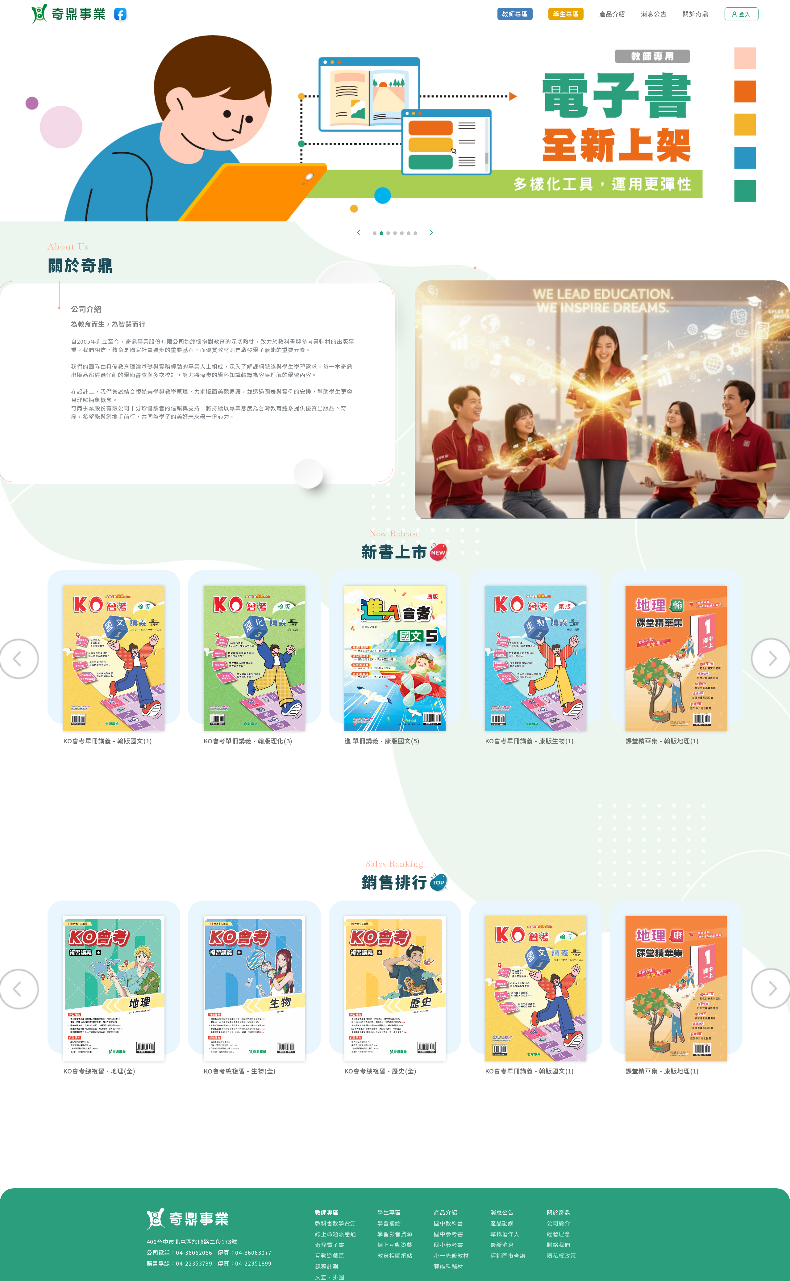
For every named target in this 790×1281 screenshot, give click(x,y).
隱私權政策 (561, 1255)
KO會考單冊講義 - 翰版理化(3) (248, 740)
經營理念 (558, 1234)
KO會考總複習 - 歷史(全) (380, 1070)
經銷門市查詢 (508, 1255)
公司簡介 (558, 1223)
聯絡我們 (558, 1245)
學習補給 (389, 1223)
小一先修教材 (451, 1255)
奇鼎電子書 (329, 1245)
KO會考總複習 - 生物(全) (240, 1070)
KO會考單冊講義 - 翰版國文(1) (107, 740)
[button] (358, 232)
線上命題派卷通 (335, 1234)
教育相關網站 (395, 1255)
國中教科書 (448, 1223)
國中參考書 (448, 1234)
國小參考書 (448, 1245)
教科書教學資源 (335, 1223)
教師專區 (515, 13)
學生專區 (566, 13)
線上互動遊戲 (395, 1245)
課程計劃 (327, 1266)
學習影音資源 (395, 1234)
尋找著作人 (505, 1234)
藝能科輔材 (448, 1266)
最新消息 (502, 1245)
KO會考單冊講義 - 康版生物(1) (529, 740)
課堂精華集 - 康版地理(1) (662, 1070)
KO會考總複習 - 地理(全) (99, 1070)
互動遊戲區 (329, 1255)
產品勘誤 (502, 1223)
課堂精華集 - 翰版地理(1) (662, 740)
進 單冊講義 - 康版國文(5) (382, 740)
